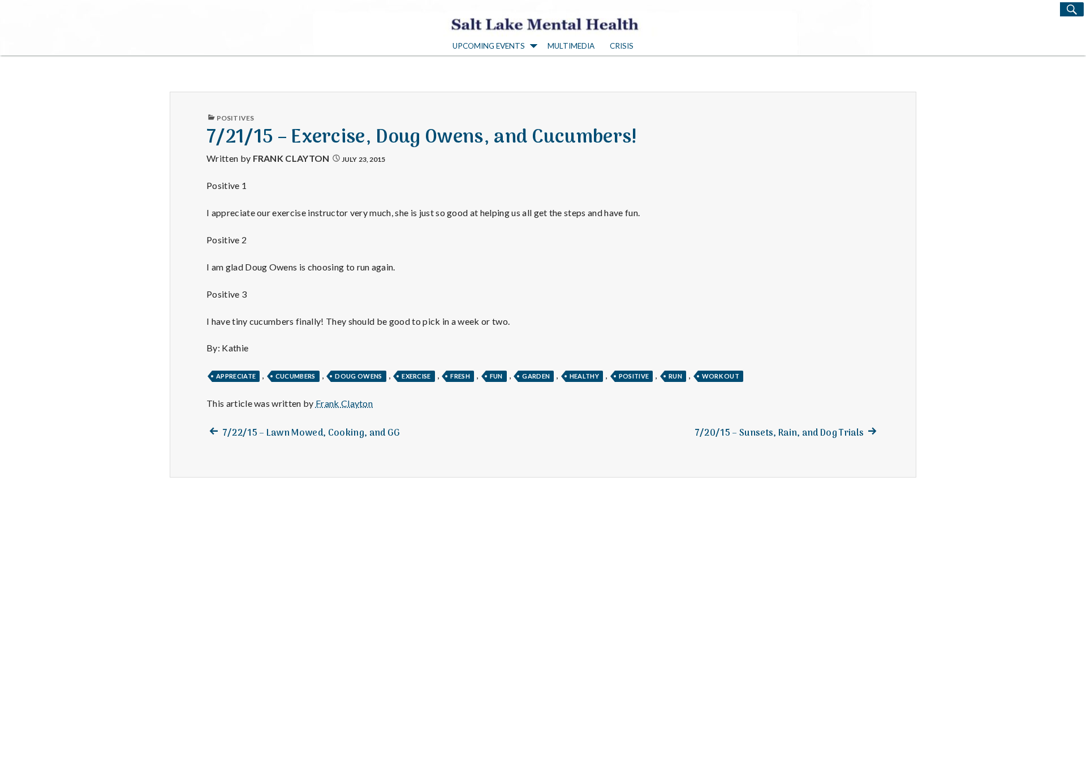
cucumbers (295, 376)
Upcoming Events (489, 45)
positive (634, 376)
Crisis (622, 45)
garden (536, 376)
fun (496, 376)
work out (721, 376)
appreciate (236, 376)
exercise (416, 376)
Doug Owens (358, 376)
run (675, 376)
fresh (460, 376)
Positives (235, 118)
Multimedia (571, 45)
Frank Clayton (291, 158)
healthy (584, 376)
